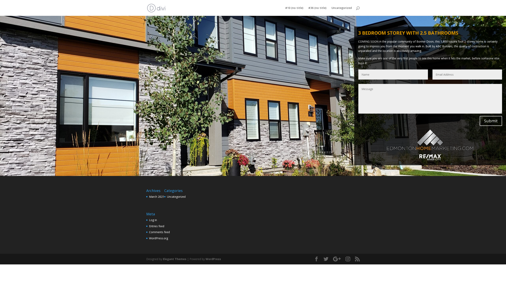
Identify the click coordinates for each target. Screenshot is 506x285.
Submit (491, 121)
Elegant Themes (174, 259)
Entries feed (156, 226)
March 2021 (156, 197)
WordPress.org (158, 238)
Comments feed (159, 232)
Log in (153, 220)
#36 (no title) (317, 8)
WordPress (213, 259)
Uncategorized (341, 8)
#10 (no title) (294, 8)
